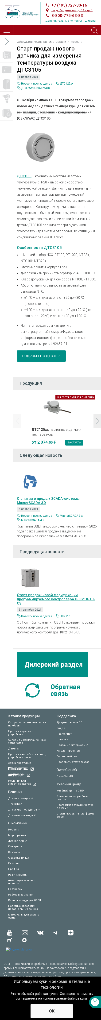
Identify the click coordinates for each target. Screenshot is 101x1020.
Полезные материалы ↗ (72, 745)
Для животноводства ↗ (24, 809)
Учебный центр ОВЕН (71, 790)
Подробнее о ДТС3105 (41, 356)
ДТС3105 (24, 176)
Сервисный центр (68, 756)
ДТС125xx (66, 83)
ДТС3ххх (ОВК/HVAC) (35, 88)
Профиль (14, 869)
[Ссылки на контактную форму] (95, 1002)
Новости (13, 829)
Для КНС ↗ (15, 804)
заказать (74, 442)
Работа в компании (20, 894)
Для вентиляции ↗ (20, 798)
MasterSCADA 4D (32, 520)
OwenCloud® (67, 770)
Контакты (14, 852)
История (13, 863)
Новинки (62, 739)
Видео (61, 728)
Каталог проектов (68, 750)
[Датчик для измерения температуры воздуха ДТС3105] (40, 147)
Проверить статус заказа (73, 762)
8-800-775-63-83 (67, 15)
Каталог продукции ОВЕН (24, 900)
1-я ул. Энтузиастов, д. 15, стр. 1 (72, 10)
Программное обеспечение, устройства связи (27, 756)
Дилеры (90, 20)
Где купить (15, 846)
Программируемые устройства (20, 733)
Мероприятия (17, 835)
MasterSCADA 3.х (71, 515)
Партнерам (15, 889)
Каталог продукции (24, 716)
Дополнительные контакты (63, 20)
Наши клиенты (17, 874)
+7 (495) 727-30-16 (69, 5)
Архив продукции (19, 762)
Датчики (13, 748)
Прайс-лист (64, 733)
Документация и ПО (69, 722)
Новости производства (36, 83)
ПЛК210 (65, 616)
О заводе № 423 (18, 857)
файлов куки (77, 998)
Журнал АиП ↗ (17, 840)
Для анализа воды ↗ (22, 815)
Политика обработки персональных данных (23, 907)
